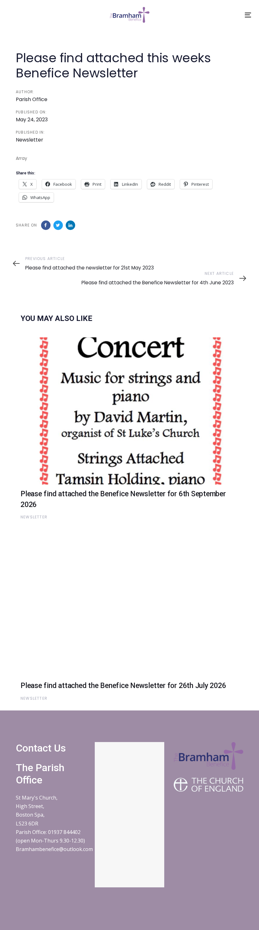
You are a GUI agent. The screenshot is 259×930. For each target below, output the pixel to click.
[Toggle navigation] (248, 15)
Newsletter (29, 139)
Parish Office (31, 99)
